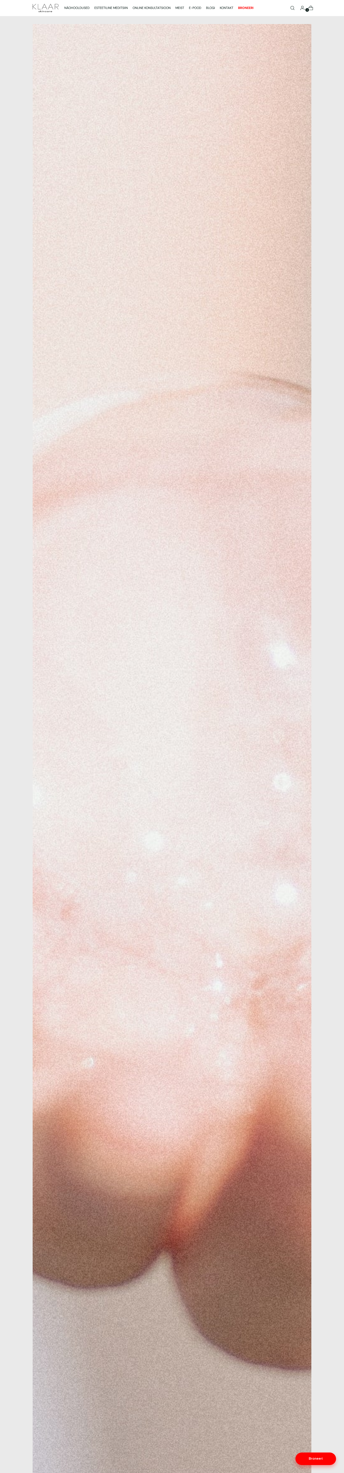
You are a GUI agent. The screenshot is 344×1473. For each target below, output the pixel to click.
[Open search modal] (292, 8)
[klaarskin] (46, 8)
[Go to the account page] (301, 8)
